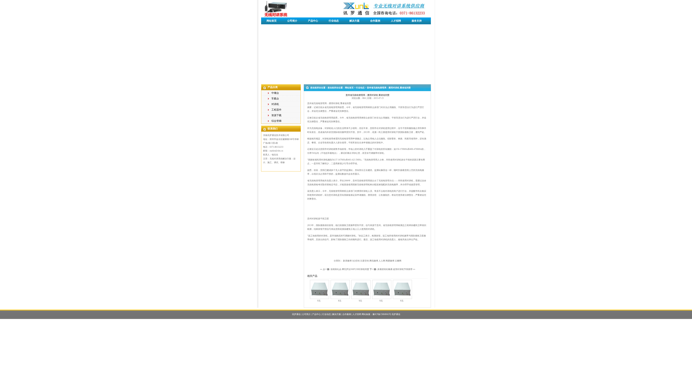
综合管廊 (276, 121)
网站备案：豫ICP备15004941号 (376, 314)
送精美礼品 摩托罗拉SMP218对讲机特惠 (350, 269)
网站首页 (272, 20)
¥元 (319, 300)
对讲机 (275, 104)
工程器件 (276, 109)
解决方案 (354, 20)
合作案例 (375, 20)
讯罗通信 (296, 314)
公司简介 (292, 20)
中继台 (275, 93)
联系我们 (272, 27)
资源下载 (276, 115)
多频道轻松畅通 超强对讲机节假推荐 (394, 269)
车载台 (275, 98)
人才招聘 (396, 20)
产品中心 (313, 20)
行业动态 (334, 20)
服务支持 (417, 20)
